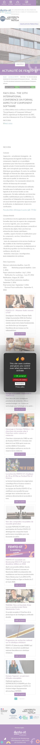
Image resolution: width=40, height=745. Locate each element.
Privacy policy (20, 387)
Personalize (20, 383)
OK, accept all (21, 376)
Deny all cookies (21, 380)
